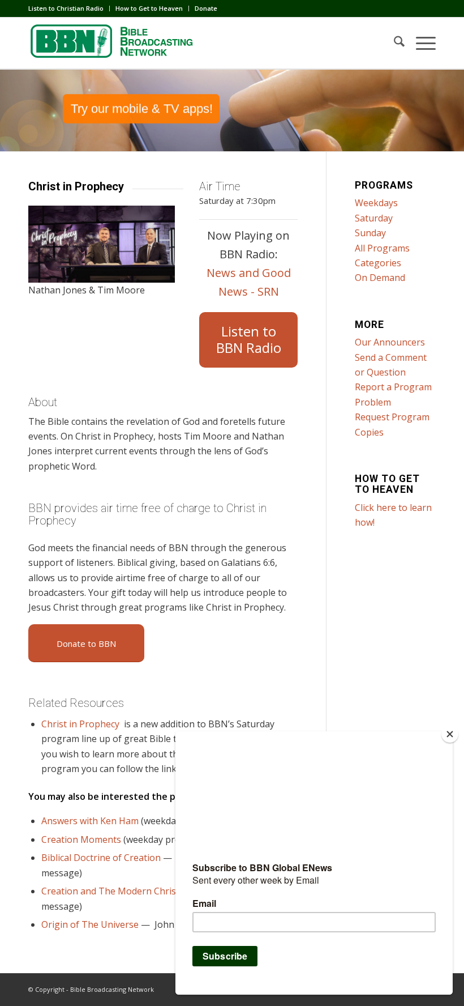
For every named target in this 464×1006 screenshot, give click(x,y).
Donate (206, 8)
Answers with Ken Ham (90, 821)
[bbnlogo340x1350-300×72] (113, 43)
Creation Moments (81, 839)
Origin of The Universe (90, 924)
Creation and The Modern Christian (116, 891)
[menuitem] (69, 8)
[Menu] (420, 43)
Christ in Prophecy (80, 724)
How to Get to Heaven (149, 8)
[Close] (449, 734)
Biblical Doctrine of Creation (101, 857)
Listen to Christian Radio (66, 8)
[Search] (394, 43)
